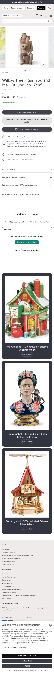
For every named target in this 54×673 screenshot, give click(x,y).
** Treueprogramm (8, 586)
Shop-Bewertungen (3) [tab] (39, 222)
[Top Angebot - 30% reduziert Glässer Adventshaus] (27, 484)
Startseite (5, 72)
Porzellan (41, 8)
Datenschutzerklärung (9, 552)
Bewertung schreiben (27, 242)
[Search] (49, 21)
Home (6, 8)
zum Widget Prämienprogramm (12, 589)
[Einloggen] (40, 15)
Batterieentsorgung (8, 565)
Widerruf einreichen (8, 561)
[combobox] (27, 21)
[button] (27, 129)
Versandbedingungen (9, 577)
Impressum (5, 549)
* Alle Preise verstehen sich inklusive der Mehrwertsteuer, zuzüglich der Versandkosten (24, 609)
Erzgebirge (30, 8)
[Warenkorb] (45, 15)
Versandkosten (16, 107)
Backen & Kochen (17, 8)
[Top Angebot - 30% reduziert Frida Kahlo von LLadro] (27, 396)
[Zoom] (43, 64)
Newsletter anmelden (9, 592)
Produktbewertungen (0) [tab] (14, 222)
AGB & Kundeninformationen (11, 558)
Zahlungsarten (6, 580)
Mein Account (6, 599)
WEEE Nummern (7, 583)
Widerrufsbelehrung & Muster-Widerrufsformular (17, 555)
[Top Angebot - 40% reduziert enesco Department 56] (27, 309)
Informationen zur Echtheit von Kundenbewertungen (19, 595)
